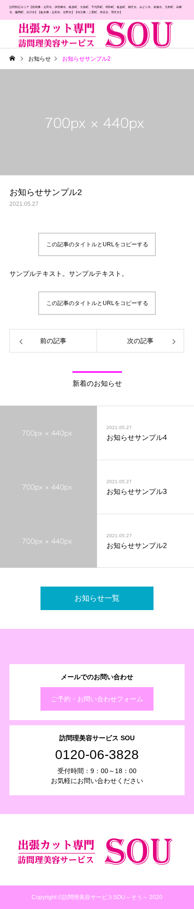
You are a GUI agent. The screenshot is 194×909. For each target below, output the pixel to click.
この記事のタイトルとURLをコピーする (97, 244)
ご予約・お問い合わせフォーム (97, 699)
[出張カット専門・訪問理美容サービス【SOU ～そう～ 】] (97, 33)
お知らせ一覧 (97, 598)
